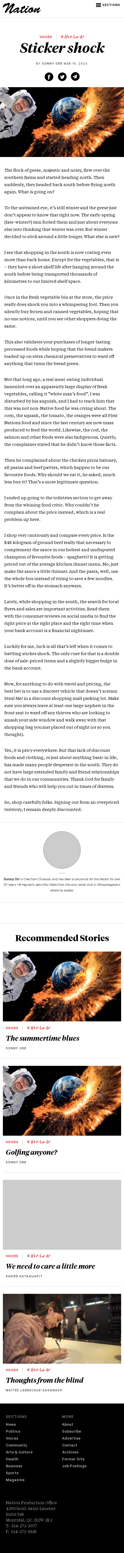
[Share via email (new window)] (75, 76)
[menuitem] (34, 1425)
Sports (12, 1473)
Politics (13, 1432)
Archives (70, 1453)
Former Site (73, 1459)
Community (16, 1446)
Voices (12, 1439)
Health (12, 1459)
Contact (69, 1446)
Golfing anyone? (31, 1151)
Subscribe (71, 1432)
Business (14, 1466)
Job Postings (74, 1466)
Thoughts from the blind (44, 1379)
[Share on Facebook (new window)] (49, 76)
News (11, 1425)
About (67, 1425)
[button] (108, 5)
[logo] (22, 12)
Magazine (15, 1480)
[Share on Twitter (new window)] (62, 76)
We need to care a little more (50, 1265)
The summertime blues (42, 1037)
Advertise (71, 1439)
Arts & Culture (19, 1453)
